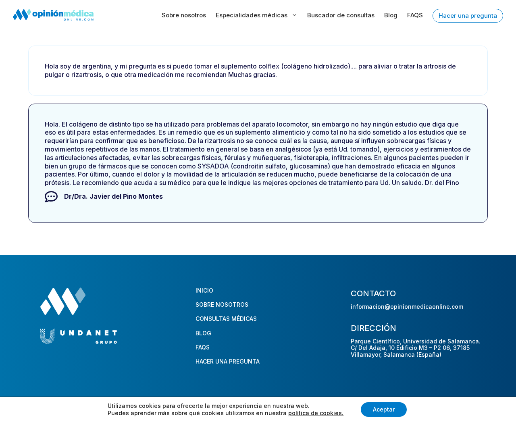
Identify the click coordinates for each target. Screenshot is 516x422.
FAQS (415, 15)
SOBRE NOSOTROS (222, 304)
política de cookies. (315, 413)
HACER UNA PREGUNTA (228, 361)
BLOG (203, 333)
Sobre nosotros (184, 15)
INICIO (204, 290)
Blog (390, 15)
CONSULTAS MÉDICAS (226, 318)
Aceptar (384, 409)
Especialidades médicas (251, 15)
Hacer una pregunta (468, 15)
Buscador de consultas (341, 15)
